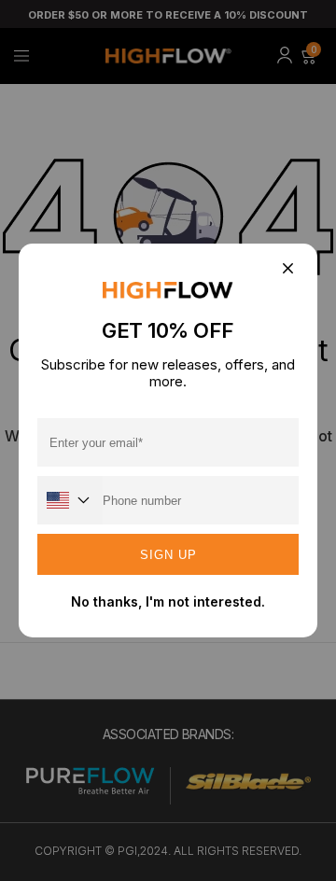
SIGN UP (168, 555)
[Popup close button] (287, 269)
